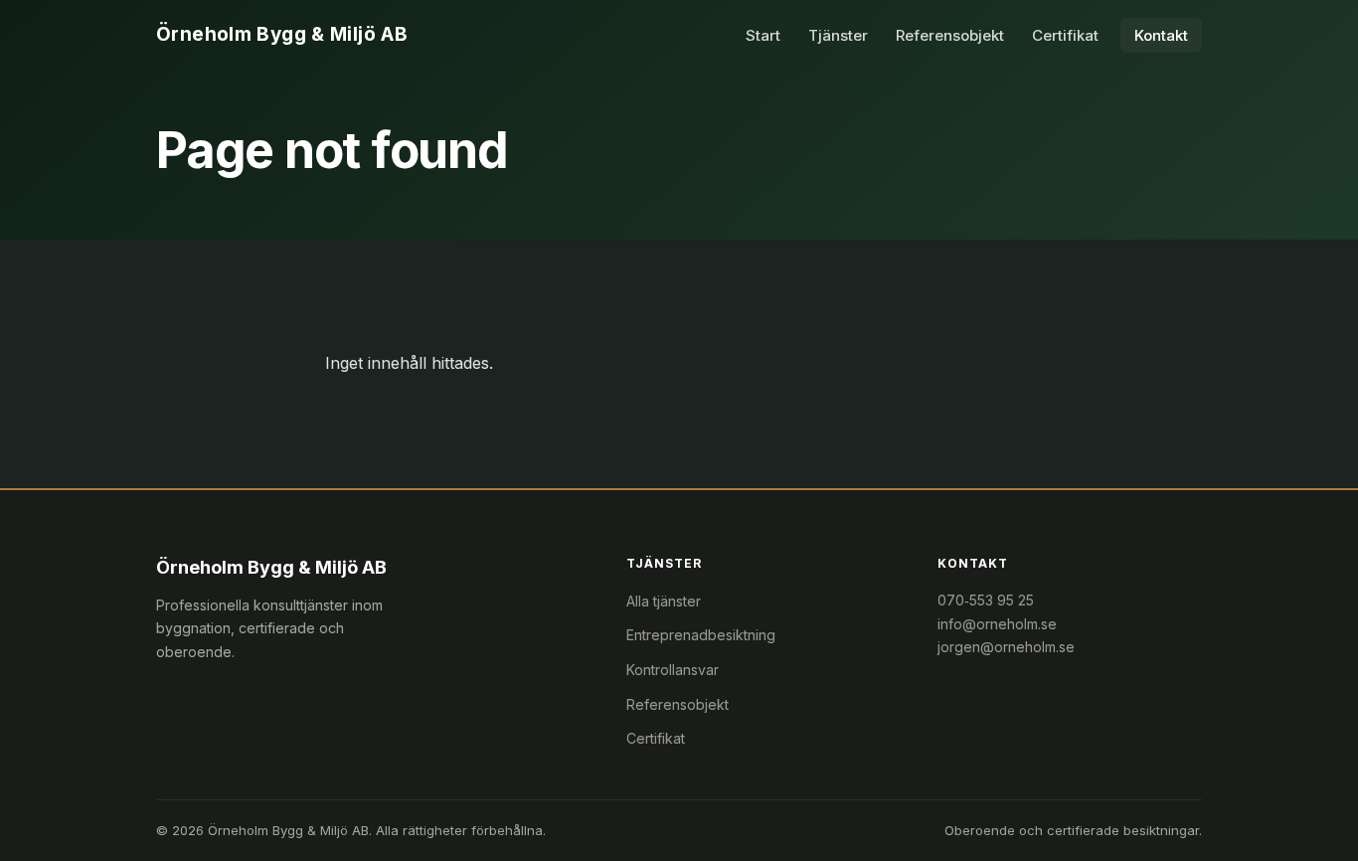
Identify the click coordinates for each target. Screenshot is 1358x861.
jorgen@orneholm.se (1006, 646)
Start (763, 35)
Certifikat (1065, 35)
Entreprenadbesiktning (700, 634)
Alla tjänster (663, 601)
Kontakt (1161, 35)
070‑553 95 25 (985, 600)
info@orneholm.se (997, 623)
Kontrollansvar (672, 669)
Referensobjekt (950, 35)
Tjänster (838, 35)
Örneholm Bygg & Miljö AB (282, 34)
